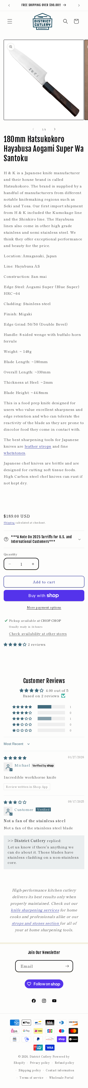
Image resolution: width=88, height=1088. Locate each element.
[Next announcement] (79, 5)
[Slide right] (54, 129)
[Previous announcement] (9, 5)
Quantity (10, 554)
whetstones (14, 452)
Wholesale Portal (61, 1077)
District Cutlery (41, 1056)
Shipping (9, 522)
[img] (15, 757)
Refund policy (64, 1062)
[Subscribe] (67, 966)
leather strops (38, 446)
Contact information (60, 1070)
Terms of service (31, 1077)
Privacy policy (40, 1062)
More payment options (44, 607)
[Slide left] (33, 129)
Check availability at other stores (38, 633)
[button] (9, 21)
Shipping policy (30, 1070)
